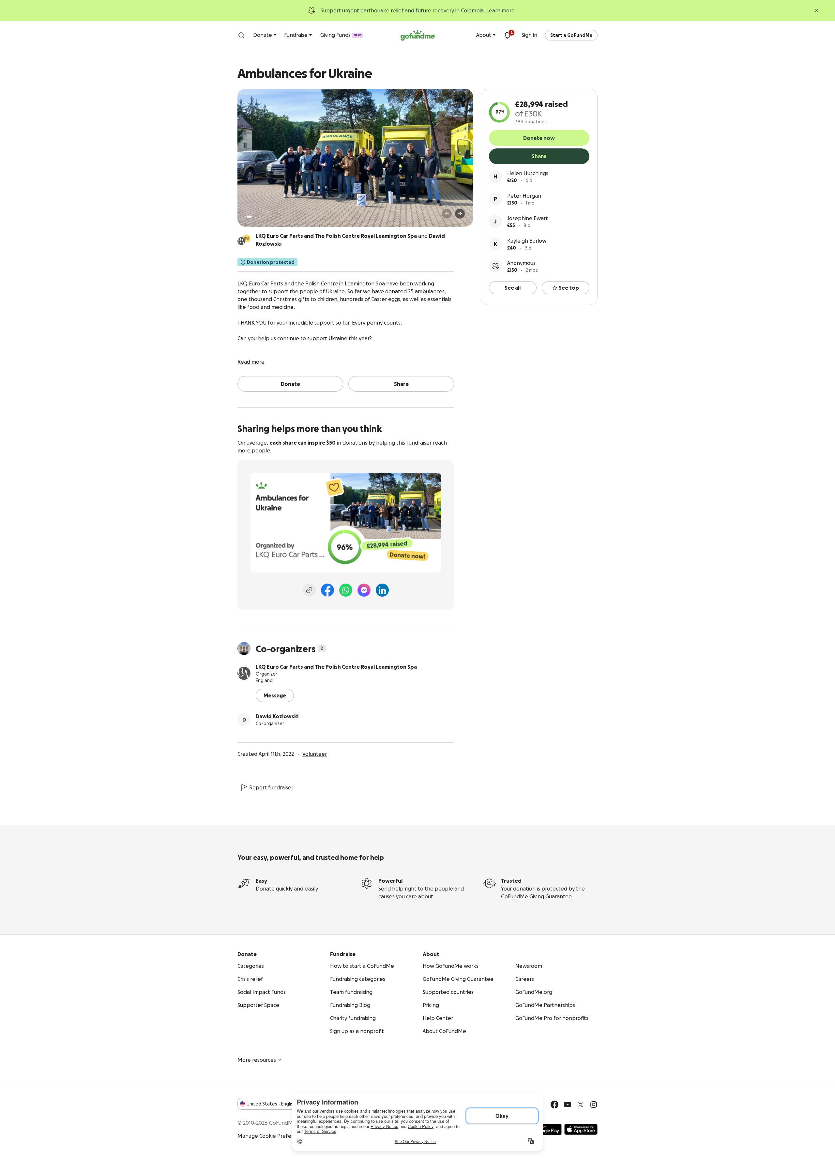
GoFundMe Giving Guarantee (536, 896)
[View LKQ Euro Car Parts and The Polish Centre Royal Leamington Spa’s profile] (243, 673)
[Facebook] (327, 590)
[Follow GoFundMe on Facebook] (554, 1104)
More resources (256, 1060)
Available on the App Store (581, 1129)
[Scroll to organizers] (246, 238)
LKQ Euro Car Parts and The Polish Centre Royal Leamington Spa (336, 667)
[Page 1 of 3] (249, 217)
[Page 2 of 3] (255, 217)
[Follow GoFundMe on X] (580, 1104)
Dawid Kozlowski (277, 716)
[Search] (241, 35)
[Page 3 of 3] (260, 217)
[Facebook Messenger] (364, 590)
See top (569, 288)
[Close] (817, 10)
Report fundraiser (271, 787)
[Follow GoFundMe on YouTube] (567, 1104)
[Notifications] (507, 35)
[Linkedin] (382, 590)
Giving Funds (340, 35)
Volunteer (314, 754)
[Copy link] (309, 590)
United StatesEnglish (271, 1103)
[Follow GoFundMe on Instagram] (593, 1104)
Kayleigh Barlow (526, 241)
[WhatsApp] (345, 590)
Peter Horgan (524, 196)
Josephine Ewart (527, 218)
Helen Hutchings (527, 173)
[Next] (460, 213)
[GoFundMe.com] (418, 35)
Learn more (500, 10)
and (350, 240)
